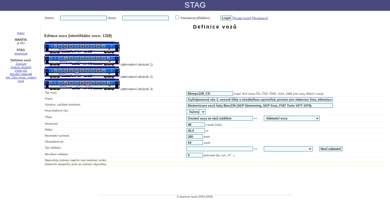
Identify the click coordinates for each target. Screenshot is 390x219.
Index (21, 33)
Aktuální (21, 74)
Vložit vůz (21, 70)
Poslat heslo (242, 18)
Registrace (260, 18)
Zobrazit (21, 63)
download (21, 53)
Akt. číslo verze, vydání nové (21, 79)
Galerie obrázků (21, 67)
